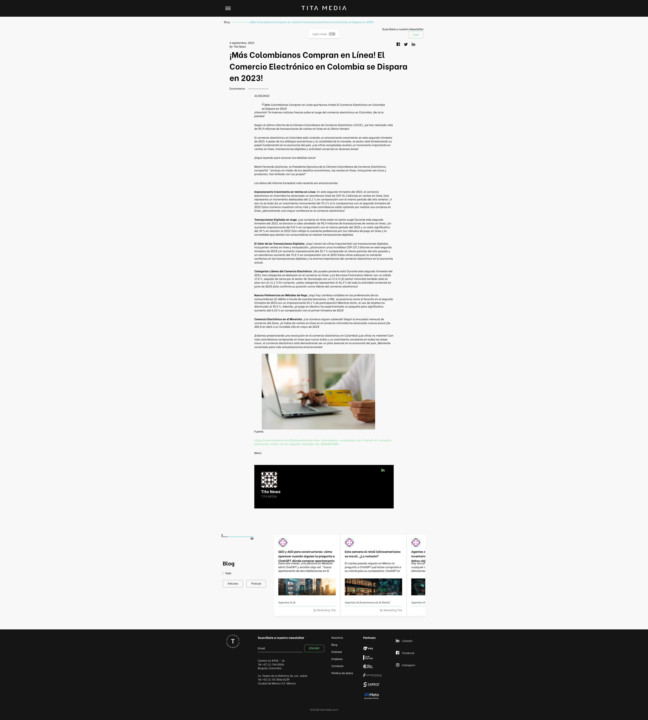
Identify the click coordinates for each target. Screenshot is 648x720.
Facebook (408, 653)
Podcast (256, 583)
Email (261, 648)
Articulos (233, 583)
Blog (227, 22)
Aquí (416, 34)
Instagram (408, 665)
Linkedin (407, 641)
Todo (228, 573)
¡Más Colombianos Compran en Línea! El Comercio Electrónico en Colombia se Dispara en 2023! (311, 22)
